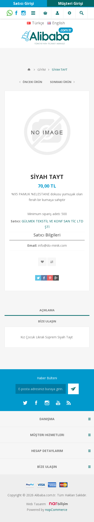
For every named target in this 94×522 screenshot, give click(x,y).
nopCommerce (56, 509)
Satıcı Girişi (23, 3)
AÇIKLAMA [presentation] (47, 310)
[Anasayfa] (29, 69)
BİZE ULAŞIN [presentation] (47, 321)
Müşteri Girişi (70, 3)
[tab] (47, 310)
